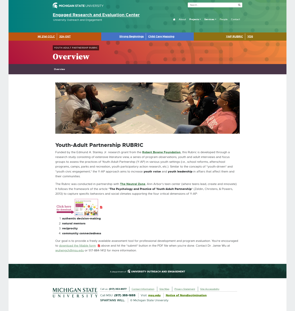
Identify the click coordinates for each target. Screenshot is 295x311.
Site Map (164, 289)
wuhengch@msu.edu (69, 250)
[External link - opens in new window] (75, 293)
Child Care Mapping (161, 36)
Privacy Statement (184, 289)
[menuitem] (174, 19)
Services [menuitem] (209, 19)
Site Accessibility (209, 289)
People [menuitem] (224, 19)
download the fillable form (79, 245)
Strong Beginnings (131, 36)
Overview (59, 69)
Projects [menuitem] (194, 19)
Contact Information (143, 289)
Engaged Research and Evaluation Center (96, 15)
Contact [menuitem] (235, 19)
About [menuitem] (182, 19)
